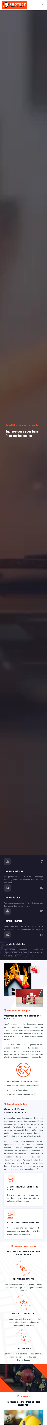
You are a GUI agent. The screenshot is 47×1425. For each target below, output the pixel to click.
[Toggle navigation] (42, 5)
